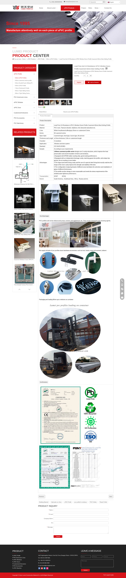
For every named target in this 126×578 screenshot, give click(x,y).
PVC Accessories (19, 118)
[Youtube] (42, 568)
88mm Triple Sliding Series (22, 93)
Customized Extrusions (21, 113)
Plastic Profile (103, 502)
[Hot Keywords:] (104, 2)
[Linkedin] (45, 568)
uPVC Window (18, 102)
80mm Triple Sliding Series (22, 90)
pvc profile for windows (80, 502)
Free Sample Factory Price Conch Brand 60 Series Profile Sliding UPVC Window (24, 284)
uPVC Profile (18, 74)
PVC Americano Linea (20, 97)
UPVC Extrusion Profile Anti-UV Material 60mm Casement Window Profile (24, 159)
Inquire (79, 82)
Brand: (65, 112)
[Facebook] (39, 568)
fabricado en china (56, 502)
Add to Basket (94, 82)
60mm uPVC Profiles (20, 78)
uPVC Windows (17, 559)
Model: (41, 112)
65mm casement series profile (23, 80)
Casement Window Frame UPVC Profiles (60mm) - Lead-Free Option (24, 259)
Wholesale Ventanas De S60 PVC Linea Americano (24, 184)
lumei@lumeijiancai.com (48, 565)
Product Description (45, 115)
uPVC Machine (17, 568)
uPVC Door (17, 107)
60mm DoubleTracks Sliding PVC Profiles (25, 83)
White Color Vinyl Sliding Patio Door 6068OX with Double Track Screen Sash (24, 234)
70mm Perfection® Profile (22, 88)
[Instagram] (47, 568)
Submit (58, 536)
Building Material (43, 502)
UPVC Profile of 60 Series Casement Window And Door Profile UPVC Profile (24, 209)
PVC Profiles (93, 502)
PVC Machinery (18, 123)
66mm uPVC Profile (20, 85)
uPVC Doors (16, 562)
